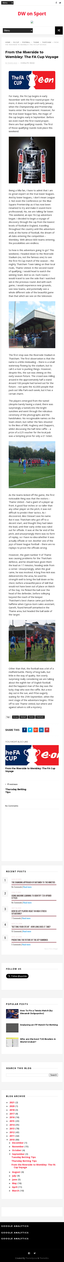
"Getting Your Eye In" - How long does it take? (31, 926)
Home (7, 42)
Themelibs (44, 1258)
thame (36, 42)
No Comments (16, 887)
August (16, 1172)
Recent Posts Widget (51, 949)
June (15, 1179)
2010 (12, 1139)
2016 (12, 1117)
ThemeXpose (31, 1258)
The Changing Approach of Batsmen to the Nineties (33, 882)
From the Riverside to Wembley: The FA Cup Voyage (30, 770)
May (14, 1183)
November (18, 1146)
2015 (12, 1121)
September (18, 1154)
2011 (12, 1135)
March (16, 1190)
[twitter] (60, 3)
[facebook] (56, 3)
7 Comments (16, 918)
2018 (12, 1109)
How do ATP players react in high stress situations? (29, 912)
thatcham (46, 42)
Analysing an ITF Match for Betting (39, 1024)
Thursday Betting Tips (24, 1160)
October (17, 1150)
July (14, 1175)
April (15, 1187)
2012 (12, 1132)
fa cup (16, 42)
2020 (12, 1106)
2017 (12, 1113)
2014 (12, 1124)
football (26, 42)
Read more (27, 887)
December (18, 1142)
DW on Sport (32, 13)
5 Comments (16, 944)
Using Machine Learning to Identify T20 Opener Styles (31, 897)
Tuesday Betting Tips (23, 1157)
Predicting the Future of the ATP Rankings (29, 939)
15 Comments (16, 931)
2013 (12, 1128)
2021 (12, 1102)
